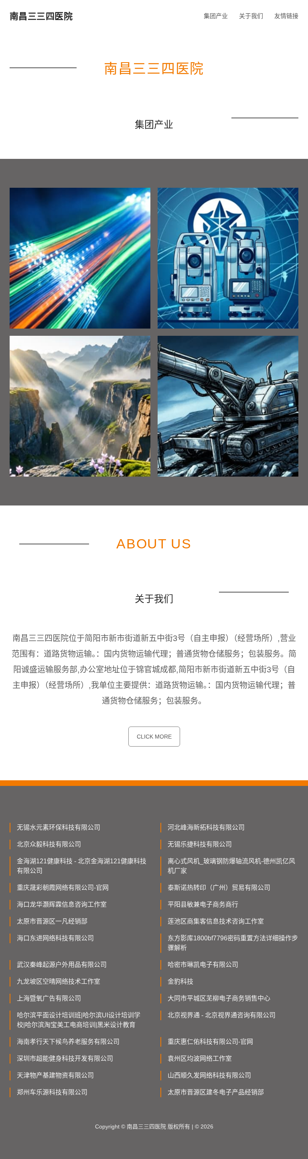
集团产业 (216, 15)
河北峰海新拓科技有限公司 (206, 827)
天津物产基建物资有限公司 (55, 1075)
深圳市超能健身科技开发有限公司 (65, 1058)
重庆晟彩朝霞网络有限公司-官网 (63, 887)
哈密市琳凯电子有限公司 (203, 964)
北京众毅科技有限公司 (49, 844)
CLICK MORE (154, 736)
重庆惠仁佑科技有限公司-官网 (210, 1041)
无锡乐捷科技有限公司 (200, 844)
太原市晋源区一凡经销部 (52, 921)
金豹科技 (180, 981)
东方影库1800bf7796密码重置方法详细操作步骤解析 (233, 943)
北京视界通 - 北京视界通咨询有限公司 (222, 1015)
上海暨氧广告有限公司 (49, 998)
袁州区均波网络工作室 (200, 1058)
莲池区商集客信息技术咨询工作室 (216, 921)
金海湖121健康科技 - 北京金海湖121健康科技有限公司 (81, 866)
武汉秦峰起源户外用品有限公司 (62, 964)
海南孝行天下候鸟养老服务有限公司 (68, 1041)
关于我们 (251, 15)
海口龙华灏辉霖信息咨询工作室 (62, 904)
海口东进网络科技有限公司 (55, 938)
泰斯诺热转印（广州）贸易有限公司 (219, 887)
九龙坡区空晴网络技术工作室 (58, 981)
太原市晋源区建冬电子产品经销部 (216, 1092)
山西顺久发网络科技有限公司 (209, 1075)
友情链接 (286, 15)
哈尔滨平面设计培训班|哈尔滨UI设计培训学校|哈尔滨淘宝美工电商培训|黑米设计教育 (78, 1020)
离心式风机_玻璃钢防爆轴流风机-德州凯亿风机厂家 (231, 866)
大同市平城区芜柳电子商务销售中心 (219, 998)
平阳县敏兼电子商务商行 (203, 904)
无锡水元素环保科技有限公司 (58, 827)
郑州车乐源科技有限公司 (52, 1092)
